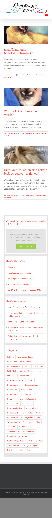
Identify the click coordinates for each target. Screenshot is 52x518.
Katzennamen (12, 403)
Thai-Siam (11, 427)
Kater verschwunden (15, 380)
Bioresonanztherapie (26, 357)
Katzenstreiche (13, 267)
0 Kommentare (41, 75)
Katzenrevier (27, 403)
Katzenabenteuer (14, 385)
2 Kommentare (41, 195)
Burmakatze (12, 362)
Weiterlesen (8, 77)
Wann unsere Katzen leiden (19, 284)
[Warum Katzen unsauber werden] (26, 97)
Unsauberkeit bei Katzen (17, 436)
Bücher (27, 366)
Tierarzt (22, 427)
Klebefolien (12, 336)
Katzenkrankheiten (15, 399)
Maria (9, 313)
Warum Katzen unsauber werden (21, 113)
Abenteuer (30, 195)
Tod (30, 427)
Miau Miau (30, 75)
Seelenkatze (28, 422)
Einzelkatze (38, 366)
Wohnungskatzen (36, 441)
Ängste (30, 450)
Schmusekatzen (13, 422)
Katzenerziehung (31, 385)
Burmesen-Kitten (14, 366)
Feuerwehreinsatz (35, 371)
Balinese (10, 357)
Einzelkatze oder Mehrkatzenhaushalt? (18, 51)
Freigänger (11, 375)
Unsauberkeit (28, 431)
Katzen (30, 380)
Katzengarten (26, 389)
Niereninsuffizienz (14, 417)
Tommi (10, 321)
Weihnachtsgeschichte (16, 441)
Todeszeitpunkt (13, 431)
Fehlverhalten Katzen (16, 371)
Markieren (40, 413)
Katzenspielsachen (14, 408)
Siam (38, 422)
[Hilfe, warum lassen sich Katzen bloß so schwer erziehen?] (26, 155)
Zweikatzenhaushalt (15, 450)
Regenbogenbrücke (33, 417)
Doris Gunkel (11, 75)
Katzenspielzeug (32, 408)
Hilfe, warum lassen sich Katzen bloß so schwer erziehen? (25, 171)
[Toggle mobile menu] (46, 14)
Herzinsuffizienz (26, 375)
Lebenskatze (28, 413)
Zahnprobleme (13, 445)
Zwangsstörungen (30, 445)
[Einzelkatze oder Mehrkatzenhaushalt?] (26, 35)
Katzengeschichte (14, 394)
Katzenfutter (12, 389)
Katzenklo (29, 394)
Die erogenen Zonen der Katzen (21, 278)
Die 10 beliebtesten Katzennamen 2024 (24, 290)
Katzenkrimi (31, 399)
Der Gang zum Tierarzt (25, 321)
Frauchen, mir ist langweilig (19, 273)
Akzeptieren (26, 246)
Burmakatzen (25, 362)
